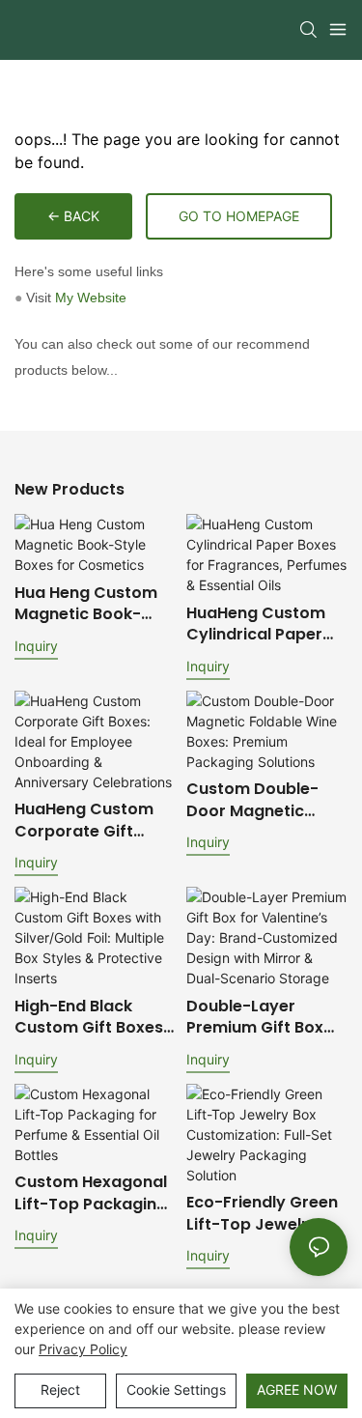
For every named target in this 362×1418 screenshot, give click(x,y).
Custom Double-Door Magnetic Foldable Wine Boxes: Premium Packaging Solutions (252, 800)
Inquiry (36, 646)
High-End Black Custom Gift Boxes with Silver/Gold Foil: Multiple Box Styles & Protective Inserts (90, 1017)
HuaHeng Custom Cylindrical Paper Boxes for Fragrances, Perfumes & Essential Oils (255, 624)
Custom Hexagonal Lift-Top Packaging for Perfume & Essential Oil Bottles (91, 1193)
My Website (90, 297)
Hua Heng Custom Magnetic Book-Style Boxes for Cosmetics (85, 604)
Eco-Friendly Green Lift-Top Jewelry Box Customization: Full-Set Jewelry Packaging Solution (263, 1213)
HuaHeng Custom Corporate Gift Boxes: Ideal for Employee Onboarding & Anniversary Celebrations (83, 820)
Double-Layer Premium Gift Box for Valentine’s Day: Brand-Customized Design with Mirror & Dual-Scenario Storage (264, 1017)
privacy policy (83, 1349)
